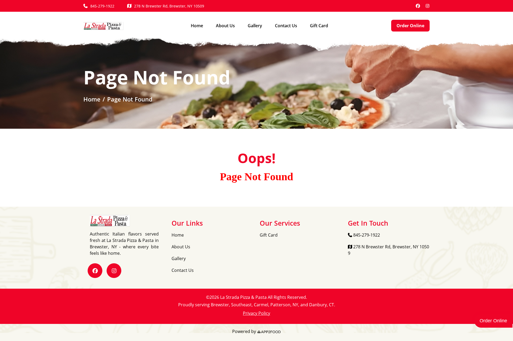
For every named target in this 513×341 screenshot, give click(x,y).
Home (197, 26)
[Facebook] (418, 6)
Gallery (255, 26)
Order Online (410, 26)
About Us (225, 26)
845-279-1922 (102, 6)
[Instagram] (427, 6)
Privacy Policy (256, 313)
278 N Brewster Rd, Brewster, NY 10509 (169, 6)
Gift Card (319, 26)
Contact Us (286, 26)
